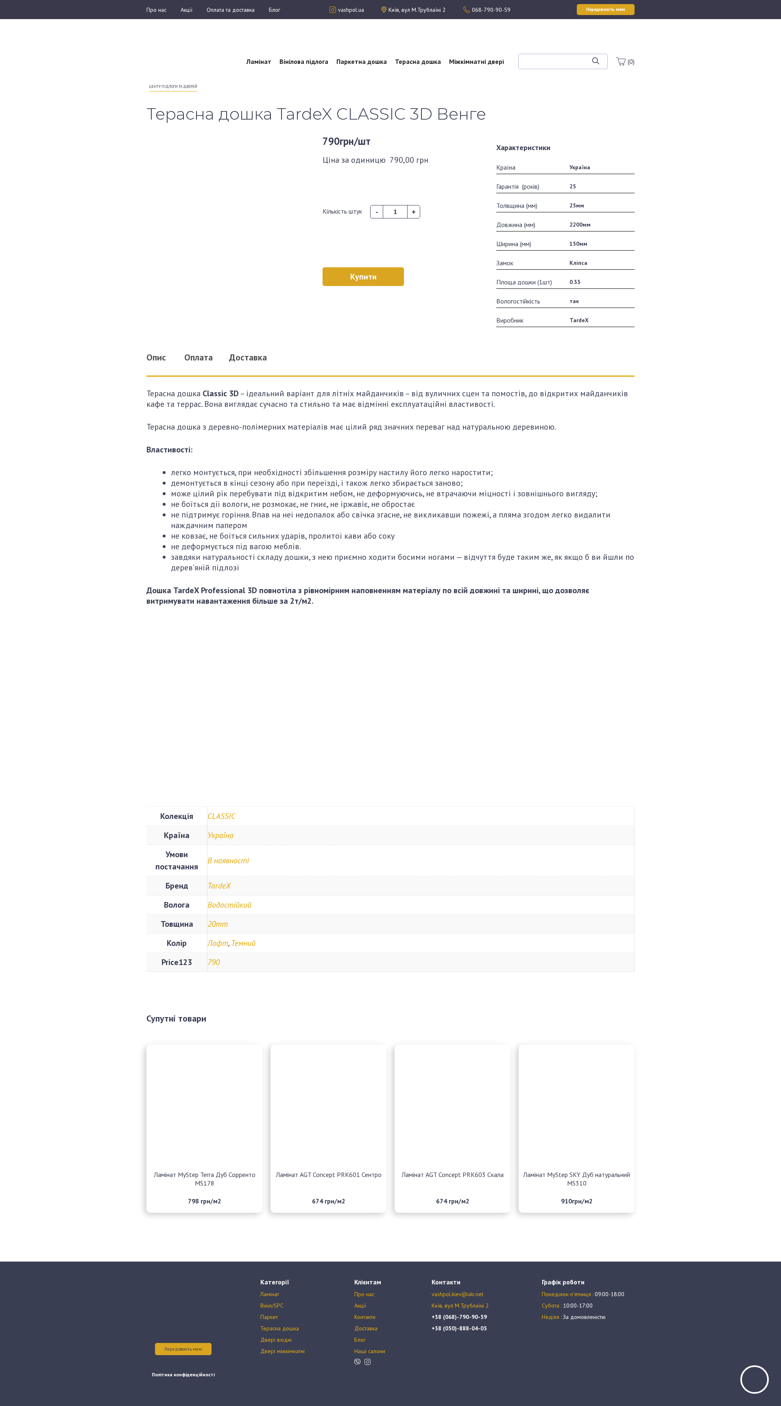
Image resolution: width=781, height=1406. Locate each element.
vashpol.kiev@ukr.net (457, 1294)
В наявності (228, 860)
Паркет (269, 1317)
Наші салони (369, 1351)
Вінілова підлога (303, 61)
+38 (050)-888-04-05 (459, 1328)
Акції (186, 9)
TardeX (219, 885)
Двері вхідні (276, 1339)
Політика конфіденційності (183, 1374)
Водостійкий (229, 904)
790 (213, 962)
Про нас (156, 9)
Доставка (365, 1328)
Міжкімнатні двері (476, 61)
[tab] (166, 357)
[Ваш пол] (172, 56)
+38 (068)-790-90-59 (459, 1317)
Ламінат (259, 61)
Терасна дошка (418, 61)
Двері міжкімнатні (282, 1351)
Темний (243, 943)
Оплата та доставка (231, 9)
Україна (220, 835)
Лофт (217, 943)
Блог (274, 9)
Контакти (364, 1317)
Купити (363, 276)
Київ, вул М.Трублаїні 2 (460, 1305)
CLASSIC (221, 816)
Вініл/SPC (272, 1305)
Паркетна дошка (361, 61)
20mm (217, 924)
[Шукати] (596, 61)
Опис (156, 357)
